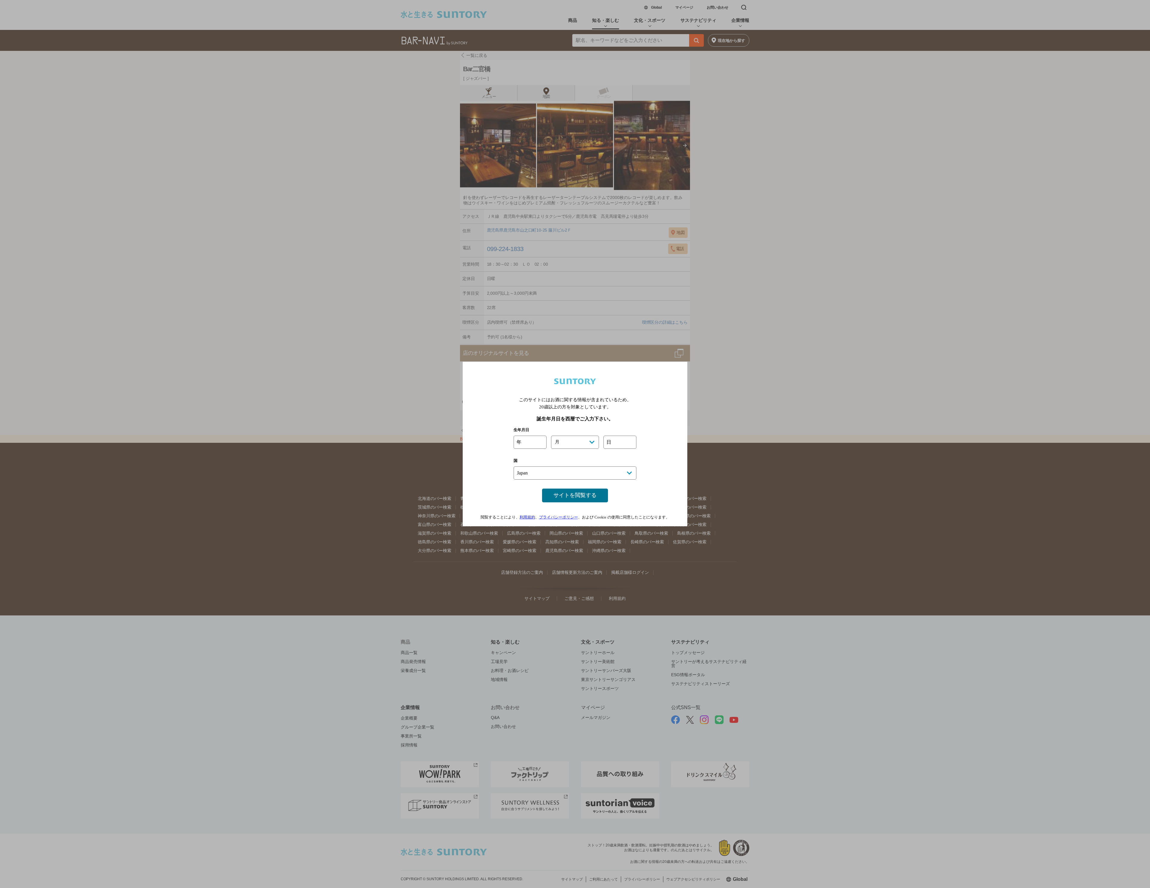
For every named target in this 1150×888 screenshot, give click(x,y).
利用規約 (527, 517)
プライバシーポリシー (558, 517)
